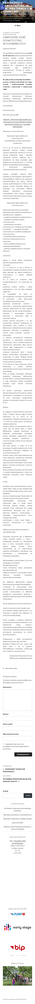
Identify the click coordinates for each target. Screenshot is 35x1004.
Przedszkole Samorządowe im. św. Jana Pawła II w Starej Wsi (17, 7)
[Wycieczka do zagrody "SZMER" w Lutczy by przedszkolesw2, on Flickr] (17, 985)
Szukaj (5, 791)
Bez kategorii (11, 668)
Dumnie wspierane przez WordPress (14, 999)
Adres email (8, 724)
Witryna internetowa (10, 734)
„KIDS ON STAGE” (17, 823)
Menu (19, 25)
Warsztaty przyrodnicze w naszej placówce (17, 815)
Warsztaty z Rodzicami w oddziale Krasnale (17, 819)
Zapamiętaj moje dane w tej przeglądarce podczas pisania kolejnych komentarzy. (16, 746)
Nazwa (6, 714)
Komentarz (7, 687)
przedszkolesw (9, 34)
